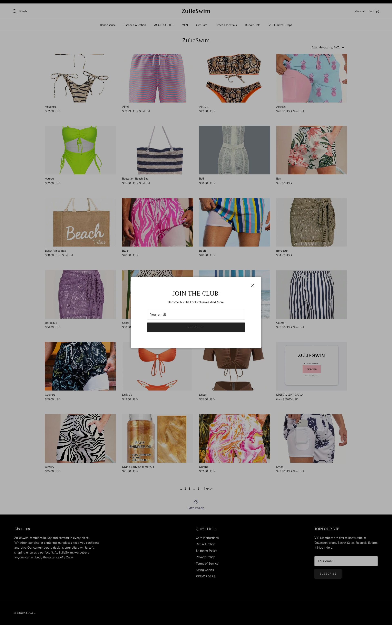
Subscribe (196, 327)
